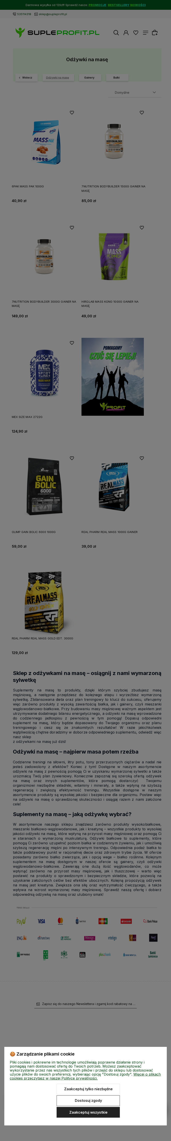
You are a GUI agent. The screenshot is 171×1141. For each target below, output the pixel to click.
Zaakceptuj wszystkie (88, 1112)
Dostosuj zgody (88, 1100)
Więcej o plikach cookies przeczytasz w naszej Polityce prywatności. (85, 1076)
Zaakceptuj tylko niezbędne (88, 1089)
